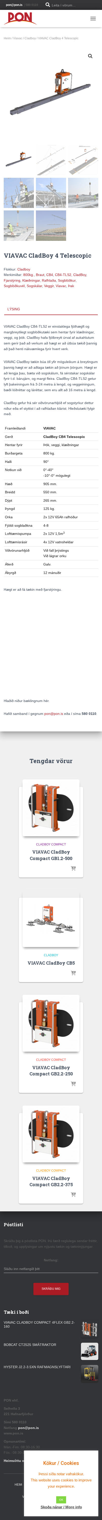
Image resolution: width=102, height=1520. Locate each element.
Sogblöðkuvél (14, 286)
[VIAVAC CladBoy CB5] (51, 918)
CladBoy (79, 275)
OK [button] (61, 1499)
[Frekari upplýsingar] (73, 868)
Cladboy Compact (51, 844)
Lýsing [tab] (13, 309)
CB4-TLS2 (63, 275)
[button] (90, 56)
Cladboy (30, 38)
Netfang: (51, 1260)
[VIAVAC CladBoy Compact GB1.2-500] (51, 807)
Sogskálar (34, 286)
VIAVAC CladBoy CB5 (51, 963)
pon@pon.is (53, 714)
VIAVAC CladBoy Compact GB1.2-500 (51, 855)
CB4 (49, 275)
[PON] (22, 18)
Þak (71, 286)
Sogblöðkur (67, 280)
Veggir (49, 286)
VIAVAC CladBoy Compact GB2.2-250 (51, 1071)
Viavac (17, 38)
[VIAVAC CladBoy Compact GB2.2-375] (51, 1134)
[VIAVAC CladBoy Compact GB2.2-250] (51, 1023)
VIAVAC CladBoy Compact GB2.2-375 (51, 1181)
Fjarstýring (12, 280)
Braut (40, 275)
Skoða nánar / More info (61, 1507)
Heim (7, 38)
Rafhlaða (49, 280)
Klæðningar (31, 280)
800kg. (28, 275)
